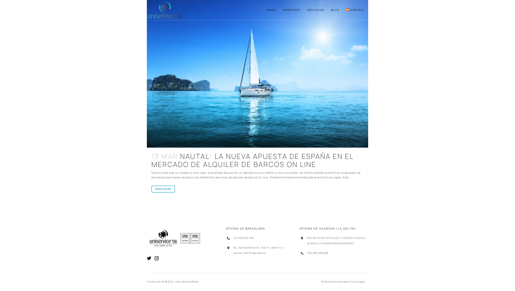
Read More (163, 189)
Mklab (195, 281)
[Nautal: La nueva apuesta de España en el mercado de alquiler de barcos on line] (257, 74)
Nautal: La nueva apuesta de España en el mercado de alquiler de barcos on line (252, 160)
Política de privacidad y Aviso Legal (343, 281)
